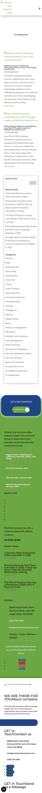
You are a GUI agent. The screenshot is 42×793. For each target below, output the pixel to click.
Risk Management (14, 340)
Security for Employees (16, 349)
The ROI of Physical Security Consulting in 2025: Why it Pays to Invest (20, 218)
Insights (10, 514)
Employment (12, 511)
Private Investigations (15, 327)
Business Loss (12, 267)
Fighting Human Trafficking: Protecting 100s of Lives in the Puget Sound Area (20, 67)
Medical (9, 314)
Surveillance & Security (16, 371)
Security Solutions (14, 503)
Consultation (11, 276)
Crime (8, 284)
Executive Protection (15, 297)
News (8, 323)
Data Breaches (12, 293)
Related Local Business (16, 336)
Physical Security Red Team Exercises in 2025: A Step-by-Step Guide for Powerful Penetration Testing (20, 568)
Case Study (10, 271)
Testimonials (12, 520)
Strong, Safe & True (14, 366)
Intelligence (11, 310)
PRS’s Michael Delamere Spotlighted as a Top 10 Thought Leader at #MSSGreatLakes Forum (20, 128)
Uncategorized (11, 72)
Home (9, 500)
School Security (12, 345)
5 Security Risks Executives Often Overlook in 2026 (19, 553)
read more (9, 106)
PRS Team (10, 332)
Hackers (9, 306)
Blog (7, 263)
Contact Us (19, 410)
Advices (9, 258)
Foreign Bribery (12, 301)
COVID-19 (10, 280)
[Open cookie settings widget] (3, 789)
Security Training (13, 358)
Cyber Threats (12, 288)
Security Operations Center (18, 353)
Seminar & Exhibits (14, 362)
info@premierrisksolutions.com (24, 627)
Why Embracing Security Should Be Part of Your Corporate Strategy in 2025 (21, 229)
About (9, 505)
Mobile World (11, 319)
